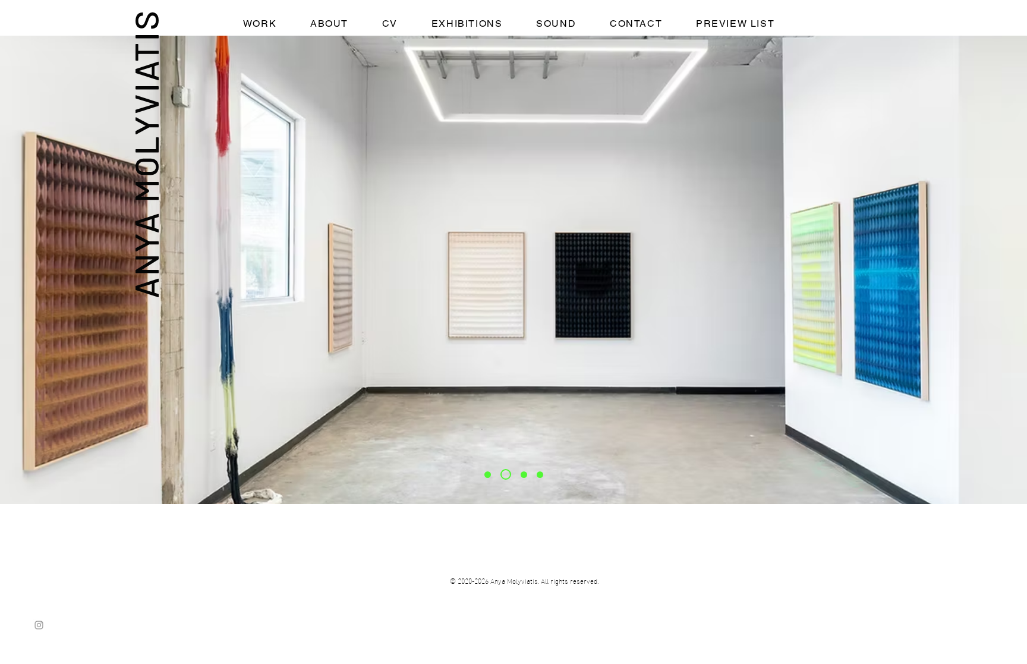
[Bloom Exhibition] (540, 474)
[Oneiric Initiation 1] (487, 474)
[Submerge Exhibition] (524, 474)
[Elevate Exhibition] (505, 474)
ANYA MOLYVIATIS (145, 153)
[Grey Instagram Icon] (39, 625)
